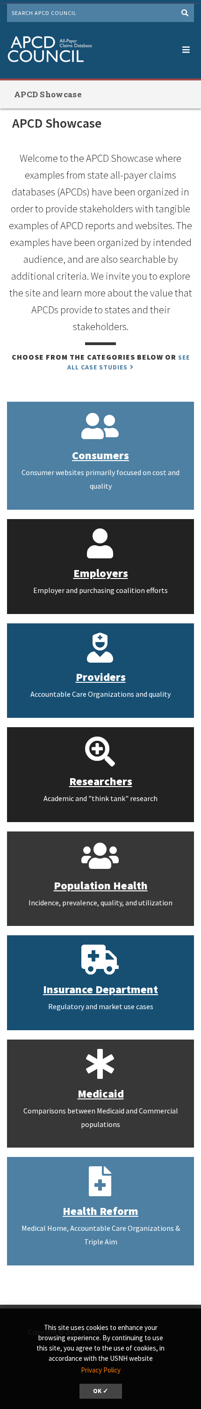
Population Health (101, 885)
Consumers (100, 455)
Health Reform (100, 1211)
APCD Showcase (48, 94)
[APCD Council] (50, 50)
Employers (100, 573)
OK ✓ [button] (100, 1391)
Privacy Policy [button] (101, 1370)
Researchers (100, 781)
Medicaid (101, 1093)
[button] (186, 47)
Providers (101, 677)
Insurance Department (100, 989)
